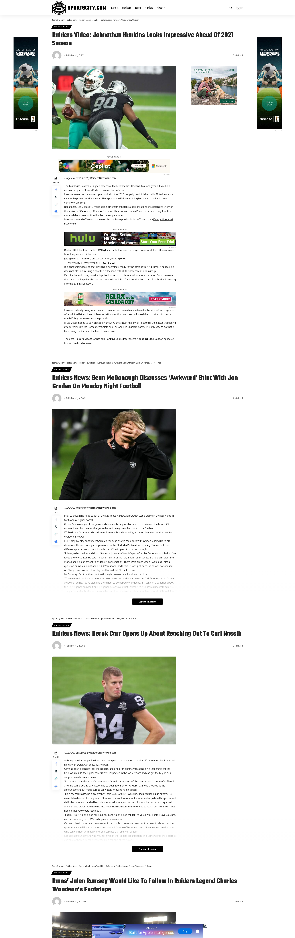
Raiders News (61, 27)
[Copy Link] (56, 204)
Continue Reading (147, 601)
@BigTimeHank (108, 250)
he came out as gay (81, 785)
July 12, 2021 (108, 262)
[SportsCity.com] (79, 8)
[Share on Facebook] (56, 189)
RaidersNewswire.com (103, 178)
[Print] (56, 211)
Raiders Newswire (83, 343)
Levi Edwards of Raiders (123, 785)
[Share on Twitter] (56, 196)
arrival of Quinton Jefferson (85, 211)
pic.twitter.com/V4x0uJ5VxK (109, 258)
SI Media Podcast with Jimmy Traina (138, 545)
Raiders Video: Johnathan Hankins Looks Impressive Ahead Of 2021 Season (119, 338)
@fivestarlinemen (79, 258)
